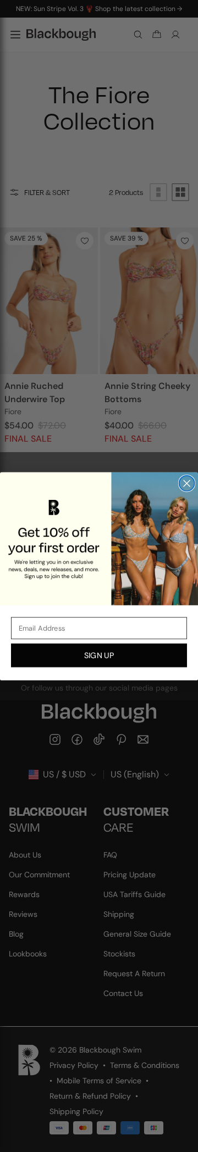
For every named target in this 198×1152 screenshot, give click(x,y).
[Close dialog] (187, 483)
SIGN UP (99, 655)
